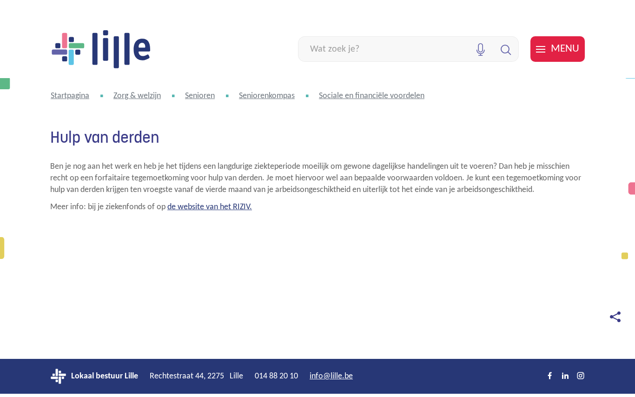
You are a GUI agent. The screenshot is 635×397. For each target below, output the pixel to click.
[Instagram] (580, 376)
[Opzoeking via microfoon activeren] (480, 49)
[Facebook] (550, 376)
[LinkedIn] (565, 376)
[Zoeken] (506, 49)
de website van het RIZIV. (209, 207)
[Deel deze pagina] (615, 316)
